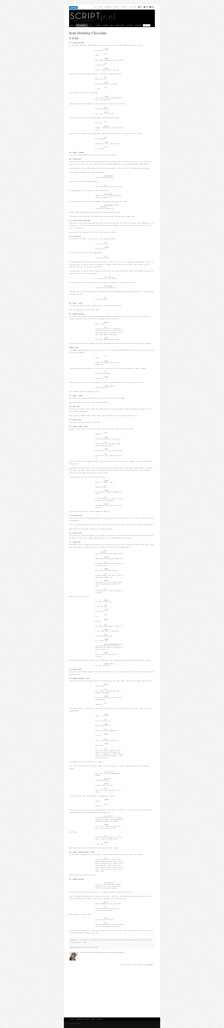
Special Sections (119, 25)
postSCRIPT (130, 25)
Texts (90, 25)
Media (112, 25)
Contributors (108, 7)
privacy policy (149, 965)
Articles (72, 25)
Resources (116, 7)
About (95, 7)
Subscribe (99, 1019)
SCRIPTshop (138, 25)
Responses (105, 25)
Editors (101, 7)
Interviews (98, 25)
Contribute (124, 7)
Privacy (93, 1019)
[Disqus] (112, 989)
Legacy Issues (132, 7)
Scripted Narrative (81, 25)
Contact (72, 1019)
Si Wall (75, 37)
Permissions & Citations (82, 1019)
